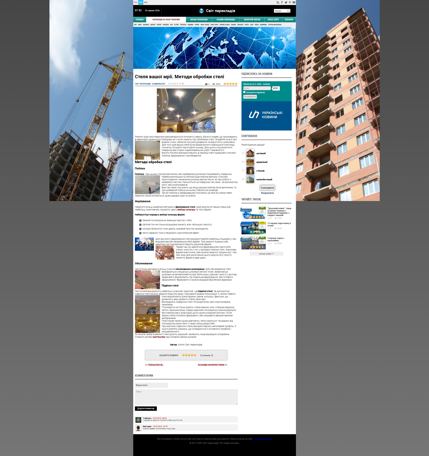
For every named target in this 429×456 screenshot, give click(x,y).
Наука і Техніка (205, 24)
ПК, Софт (176, 24)
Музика (197, 24)
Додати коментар (145, 408)
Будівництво (263, 24)
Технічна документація (274, 24)
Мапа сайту (273, 19)
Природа (233, 24)
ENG (146, 2)
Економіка (146, 24)
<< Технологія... (154, 364)
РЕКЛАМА (289, 19)
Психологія (240, 24)
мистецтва (159, 336)
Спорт (251, 24)
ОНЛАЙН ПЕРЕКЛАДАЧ (226, 19)
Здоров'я (152, 24)
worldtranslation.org (262, 438)
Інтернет (159, 24)
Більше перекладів (199, 19)
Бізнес (139, 24)
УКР (140, 2)
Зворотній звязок (252, 19)
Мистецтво (166, 24)
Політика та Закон (225, 24)
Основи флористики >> (212, 365)
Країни (256, 24)
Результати (267, 192)
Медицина (190, 24)
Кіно (171, 24)
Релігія (247, 24)
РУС (135, 2)
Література (183, 24)
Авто (135, 24)
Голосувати (267, 187)
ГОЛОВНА (140, 19)
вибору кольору (186, 209)
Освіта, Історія (214, 24)
